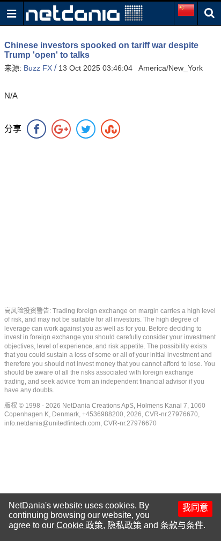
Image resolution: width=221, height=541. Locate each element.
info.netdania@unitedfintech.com (52, 423)
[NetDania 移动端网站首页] (84, 12)
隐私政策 (124, 525)
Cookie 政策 (79, 525)
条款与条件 (181, 525)
